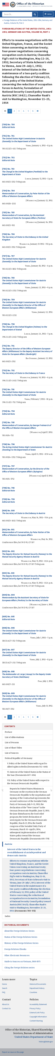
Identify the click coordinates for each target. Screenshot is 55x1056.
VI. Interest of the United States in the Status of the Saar (28, 773)
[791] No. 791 (27, 349)
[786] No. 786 (25, 237)
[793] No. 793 (24, 392)
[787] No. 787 (24, 259)
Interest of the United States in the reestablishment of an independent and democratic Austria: (26, 852)
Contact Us (6, 1008)
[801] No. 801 (26, 532)
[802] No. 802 (27, 554)
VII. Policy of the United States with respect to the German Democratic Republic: (28, 782)
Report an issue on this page (13, 1052)
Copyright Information (38, 1016)
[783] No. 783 (25, 171)
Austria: (8, 844)
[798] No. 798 (8, 489)
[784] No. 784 (26, 193)
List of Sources (11, 753)
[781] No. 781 (23, 138)
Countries (33, 992)
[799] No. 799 (8, 500)
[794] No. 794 (8, 412)
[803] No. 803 (27, 576)
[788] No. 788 (24, 280)
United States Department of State (34, 1037)
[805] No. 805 (8, 618)
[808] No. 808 (26, 674)
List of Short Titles (13, 748)
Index (7, 916)
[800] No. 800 (23, 512)
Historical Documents (38, 984)
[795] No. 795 (26, 425)
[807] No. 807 (24, 652)
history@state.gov (46, 1041)
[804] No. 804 (25, 597)
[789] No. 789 (24, 303)
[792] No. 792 (23, 372)
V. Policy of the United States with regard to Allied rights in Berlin (27, 765)
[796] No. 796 (27, 447)
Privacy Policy (35, 1008)
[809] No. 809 (24, 697)
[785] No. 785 (23, 215)
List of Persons (12, 742)
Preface (8, 732)
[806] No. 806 (24, 630)
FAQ (3, 992)
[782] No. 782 (8, 159)
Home (4, 984)
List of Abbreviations (14, 737)
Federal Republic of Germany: (19, 758)
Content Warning (36, 1021)
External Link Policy (37, 1012)
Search (4, 988)
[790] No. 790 (24, 327)
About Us (5, 1004)
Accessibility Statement (38, 1004)
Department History (37, 988)
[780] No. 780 (8, 126)
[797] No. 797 (25, 469)
